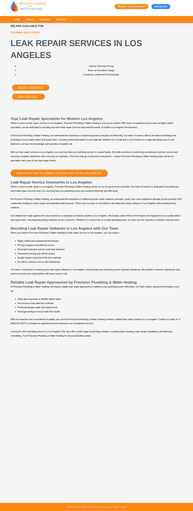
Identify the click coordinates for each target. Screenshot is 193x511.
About (29, 19)
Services (45, 19)
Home (17, 19)
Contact (61, 19)
